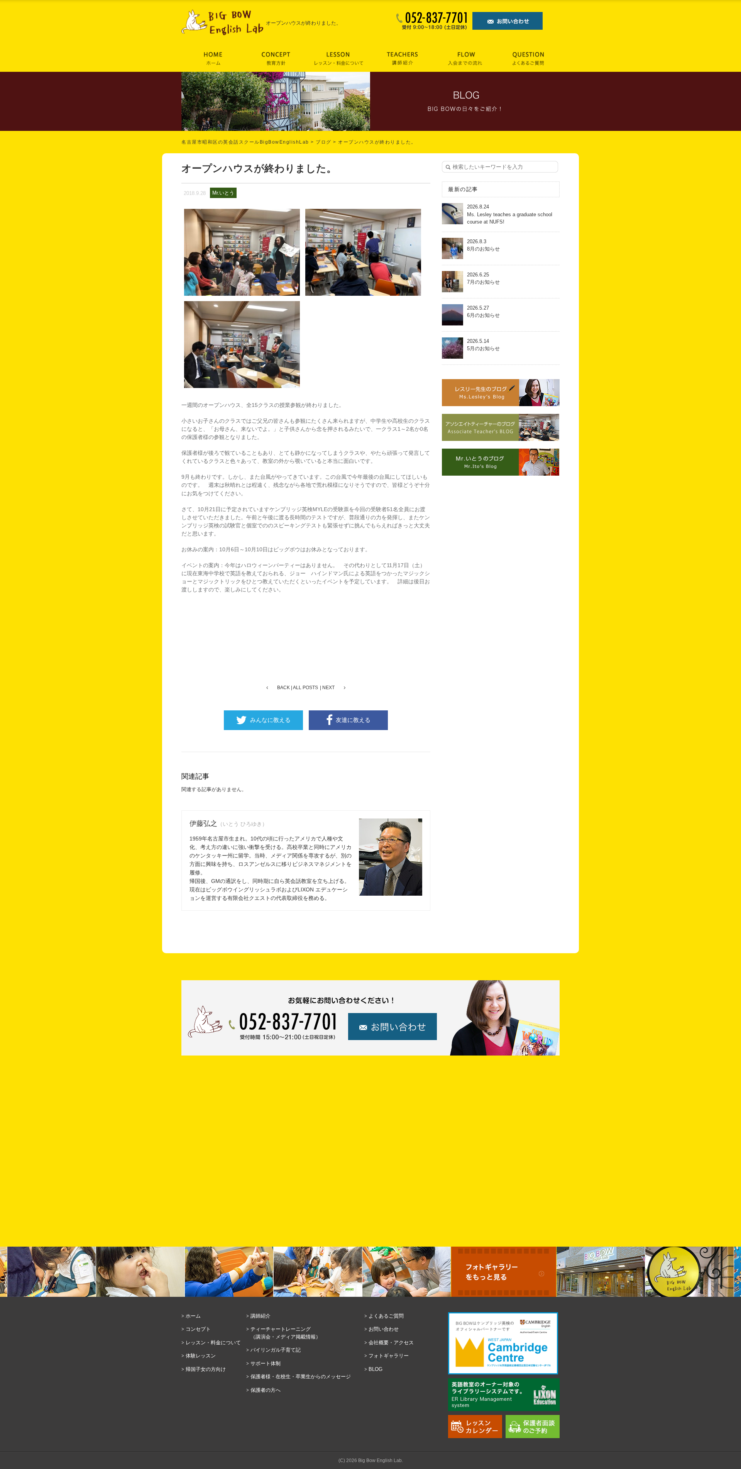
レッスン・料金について (213, 1342)
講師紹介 (260, 1316)
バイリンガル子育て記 (275, 1350)
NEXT (328, 687)
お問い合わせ (384, 1329)
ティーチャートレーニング (285, 1333)
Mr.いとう (223, 193)
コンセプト (198, 1329)
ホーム (193, 1316)
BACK (283, 687)
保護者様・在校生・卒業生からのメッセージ (300, 1376)
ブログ (324, 142)
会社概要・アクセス (391, 1342)
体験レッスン (201, 1356)
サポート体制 (265, 1363)
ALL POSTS (305, 687)
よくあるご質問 (386, 1316)
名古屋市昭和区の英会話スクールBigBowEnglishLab (245, 142)
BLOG (375, 1369)
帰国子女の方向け (206, 1369)
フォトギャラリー (389, 1356)
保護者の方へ (265, 1390)
